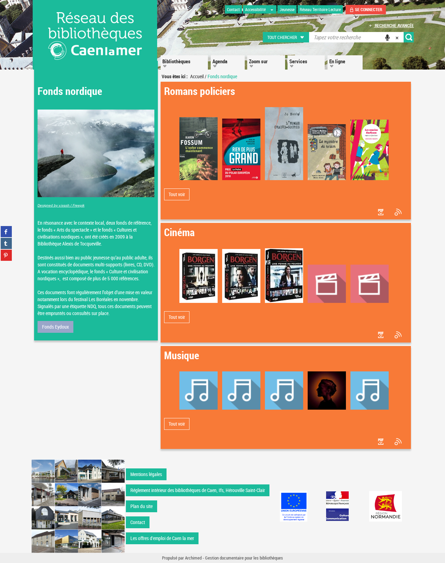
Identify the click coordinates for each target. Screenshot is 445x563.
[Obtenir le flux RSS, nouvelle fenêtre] (398, 212)
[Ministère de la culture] (337, 506)
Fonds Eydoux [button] (55, 326)
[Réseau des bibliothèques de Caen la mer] (78, 505)
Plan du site (141, 506)
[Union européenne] (293, 506)
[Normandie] (385, 506)
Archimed (193, 558)
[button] (286, 37)
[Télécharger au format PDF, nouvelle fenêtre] (381, 212)
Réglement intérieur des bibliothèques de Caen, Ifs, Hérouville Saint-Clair (197, 490)
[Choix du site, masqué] (271, 9)
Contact (137, 522)
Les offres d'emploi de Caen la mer (162, 538)
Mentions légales (146, 474)
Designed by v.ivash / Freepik (61, 205)
